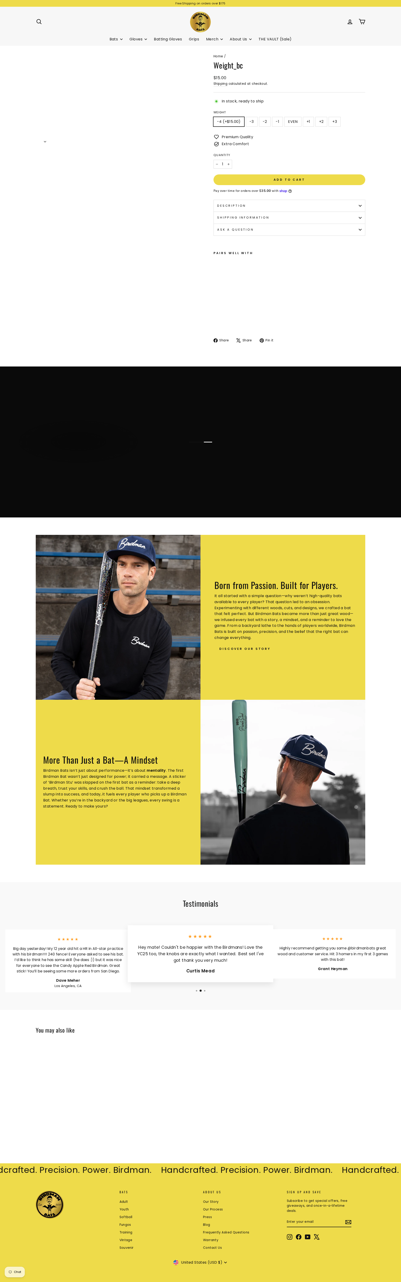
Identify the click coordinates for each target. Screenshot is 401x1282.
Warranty (210, 1240)
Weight (219, 112)
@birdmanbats (361, 948)
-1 (277, 121)
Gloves (136, 39)
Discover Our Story (245, 649)
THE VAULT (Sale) (275, 39)
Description (231, 206)
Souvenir (127, 1248)
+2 (321, 121)
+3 (334, 121)
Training (126, 1232)
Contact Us (212, 1248)
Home (218, 56)
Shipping (220, 84)
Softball (126, 1217)
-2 (265, 121)
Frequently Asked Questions (226, 1232)
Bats (114, 39)
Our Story (211, 1202)
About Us (239, 39)
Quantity (221, 155)
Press (207, 1217)
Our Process (213, 1209)
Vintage (126, 1240)
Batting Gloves (168, 39)
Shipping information (243, 217)
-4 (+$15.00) (229, 121)
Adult (124, 1202)
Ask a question (235, 230)
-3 (251, 121)
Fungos (125, 1225)
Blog (206, 1225)
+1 (308, 121)
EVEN (293, 121)
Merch (212, 39)
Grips (194, 39)
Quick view (75, 1117)
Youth (124, 1209)
